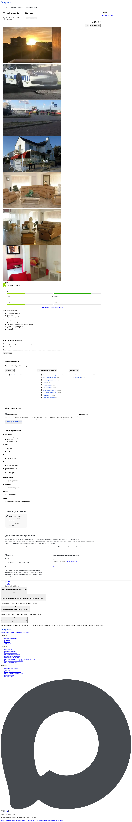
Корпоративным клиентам (12, 672)
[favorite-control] (87, 25)
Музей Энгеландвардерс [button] (49, 377)
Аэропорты (74, 370)
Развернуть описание (14, 421)
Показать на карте (31, 18)
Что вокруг (10, 370)
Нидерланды (9, 583)
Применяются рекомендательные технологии (49, 820)
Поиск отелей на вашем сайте (13, 673)
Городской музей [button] (47, 387)
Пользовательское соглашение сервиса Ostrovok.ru (19, 659)
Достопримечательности (47, 370)
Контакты (7, 640)
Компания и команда (10, 638)
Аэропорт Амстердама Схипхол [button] (83, 375)
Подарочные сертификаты (12, 662)
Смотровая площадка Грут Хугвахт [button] (52, 375)
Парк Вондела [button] (47, 385)
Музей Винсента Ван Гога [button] (50, 390)
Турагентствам (8, 670)
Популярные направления (12, 654)
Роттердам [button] (78, 377)
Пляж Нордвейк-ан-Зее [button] (49, 380)
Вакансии (7, 642)
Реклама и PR (8, 676)
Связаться (111, 15)
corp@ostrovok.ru (72, 561)
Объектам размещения (11, 668)
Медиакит (105, 15)
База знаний (8, 649)
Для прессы (7, 643)
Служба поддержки (10, 651)
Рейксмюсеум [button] (46, 395)
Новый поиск (32, 7)
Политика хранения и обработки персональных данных (18, 820)
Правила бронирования (11, 657)
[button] (52, 45)
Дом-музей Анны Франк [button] (49, 392)
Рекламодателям (9, 675)
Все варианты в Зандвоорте (14, 7)
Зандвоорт (8, 584)
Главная (7, 581)
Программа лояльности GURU (13, 661)
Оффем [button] (45, 382)
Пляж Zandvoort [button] (15, 375)
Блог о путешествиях (10, 653)
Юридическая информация (12, 656)
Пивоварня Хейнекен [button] (49, 397)
